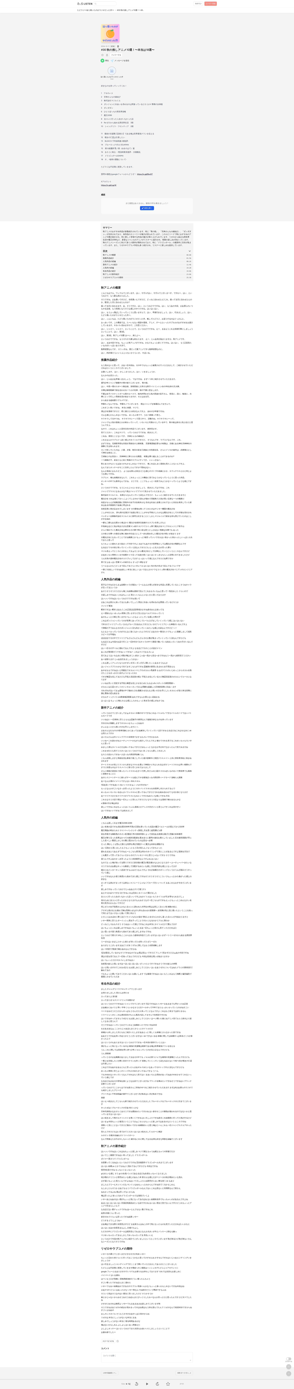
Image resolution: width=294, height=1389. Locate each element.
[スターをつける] (102, 55)
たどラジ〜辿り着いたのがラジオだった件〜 (95, 10)
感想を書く (148, 208)
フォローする (116, 55)
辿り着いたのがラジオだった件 (112, 77)
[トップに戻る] (288, 1366)
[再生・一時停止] (147, 1384)
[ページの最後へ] (288, 1373)
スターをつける (108, 1341)
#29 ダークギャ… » (184, 1373)
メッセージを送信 (121, 60)
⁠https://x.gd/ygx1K (108, 185)
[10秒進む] (157, 1384)
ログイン (198, 4)
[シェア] (107, 55)
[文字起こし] (118, 46)
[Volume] (128, 1384)
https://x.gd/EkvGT (145, 174)
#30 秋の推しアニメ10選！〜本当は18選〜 (127, 49)
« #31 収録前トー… (109, 1373)
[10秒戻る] (136, 1384)
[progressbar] (147, 1379)
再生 (107, 60)
